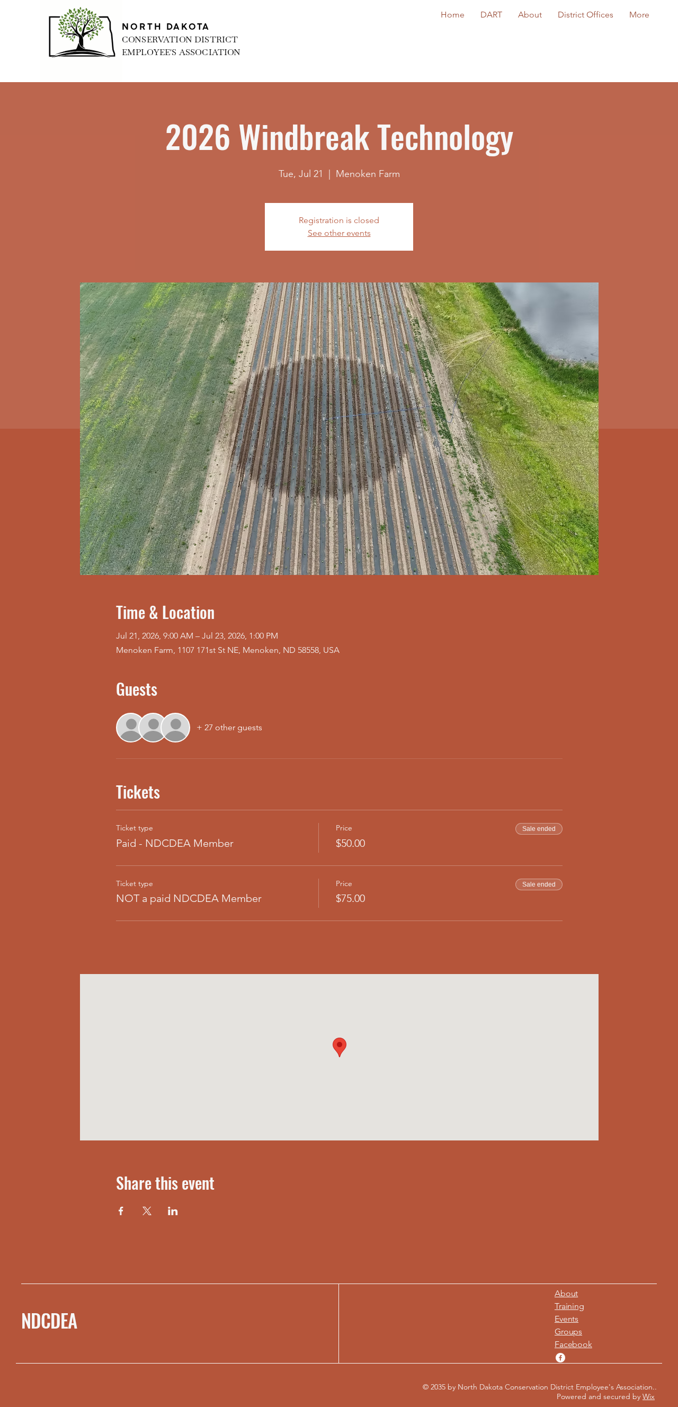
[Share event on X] (147, 1211)
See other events (339, 233)
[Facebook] (560, 1358)
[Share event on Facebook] (121, 1211)
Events (566, 1319)
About (566, 1293)
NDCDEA (49, 1320)
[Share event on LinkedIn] (173, 1211)
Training (569, 1306)
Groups (568, 1331)
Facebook (573, 1344)
